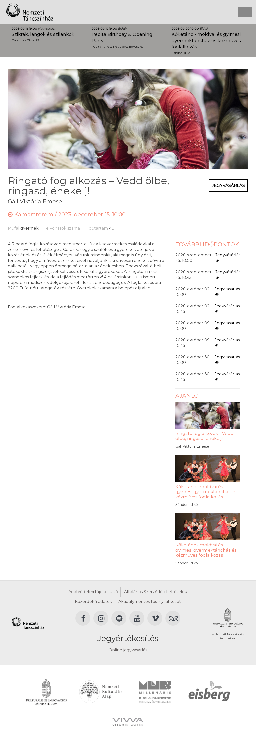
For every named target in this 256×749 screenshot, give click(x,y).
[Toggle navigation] (245, 12)
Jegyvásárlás (228, 185)
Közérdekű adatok (93, 601)
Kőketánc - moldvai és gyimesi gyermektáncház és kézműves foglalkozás (206, 41)
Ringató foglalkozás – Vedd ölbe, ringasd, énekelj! (205, 436)
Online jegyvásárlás (128, 650)
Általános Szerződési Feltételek (155, 592)
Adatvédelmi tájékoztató (93, 592)
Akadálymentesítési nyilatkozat (149, 601)
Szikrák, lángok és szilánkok (43, 34)
